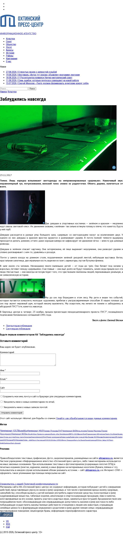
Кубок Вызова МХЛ (90, 437)
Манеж (87, 440)
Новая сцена (65, 437)
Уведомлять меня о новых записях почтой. (26, 407)
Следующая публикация (18, 328)
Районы (9, 55)
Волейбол (23, 430)
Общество (11, 44)
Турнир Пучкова (50, 430)
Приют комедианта (54, 437)
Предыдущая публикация (19, 325)
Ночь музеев (81, 431)
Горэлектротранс (109, 437)
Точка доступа (9, 437)
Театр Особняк (111, 434)
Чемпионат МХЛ (35, 430)
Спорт (9, 41)
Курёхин (101, 434)
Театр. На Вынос (79, 440)
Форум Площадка (68, 440)
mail (8, 527)
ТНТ (60, 430)
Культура (10, 38)
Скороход (93, 440)
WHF (5, 440)
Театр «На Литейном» (60, 434)
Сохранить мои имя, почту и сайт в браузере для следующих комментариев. (42, 396)
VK (7, 521)
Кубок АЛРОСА (57, 440)
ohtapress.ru (106, 458)
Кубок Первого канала (41, 434)
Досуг (9, 47)
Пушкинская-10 (92, 434)
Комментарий (7, 352)
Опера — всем (27, 440)
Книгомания (11, 58)
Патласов (10, 440)
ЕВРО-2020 (73, 434)
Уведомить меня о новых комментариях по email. (29, 401)
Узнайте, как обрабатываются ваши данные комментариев (86, 418)
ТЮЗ (14, 440)
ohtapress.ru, (92, 469)
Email (3, 378)
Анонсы (9, 50)
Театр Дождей (16, 443)
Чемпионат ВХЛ (69, 430)
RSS (8, 524)
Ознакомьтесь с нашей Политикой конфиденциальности (29, 483)
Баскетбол (82, 434)
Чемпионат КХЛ (9, 430)
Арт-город (80, 437)
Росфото (73, 437)
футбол (29, 434)
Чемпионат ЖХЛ (19, 434)
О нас (8, 61)
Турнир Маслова (94, 431)
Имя (2, 370)
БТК (97, 440)
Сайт (2, 387)
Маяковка (19, 440)
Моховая (100, 437)
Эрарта (33, 437)
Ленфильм (7, 443)
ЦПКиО (44, 437)
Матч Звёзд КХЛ (104, 440)
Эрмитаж (27, 437)
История (10, 52)
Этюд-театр (19, 437)
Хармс (38, 437)
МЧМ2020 (48, 440)
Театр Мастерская (38, 440)
